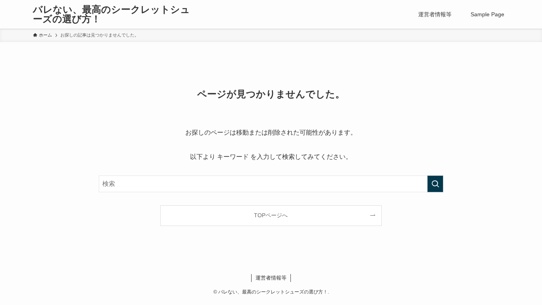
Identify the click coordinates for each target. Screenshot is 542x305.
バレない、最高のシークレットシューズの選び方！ (111, 14)
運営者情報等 (271, 278)
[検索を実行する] (435, 184)
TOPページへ (271, 215)
